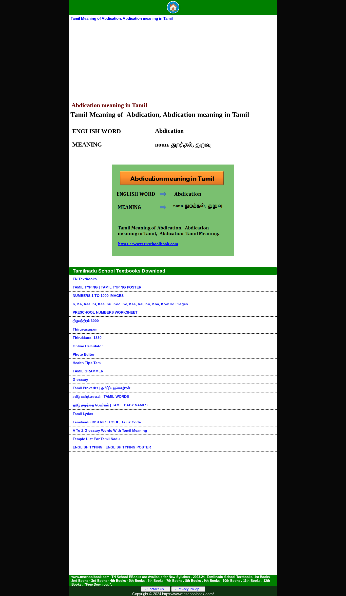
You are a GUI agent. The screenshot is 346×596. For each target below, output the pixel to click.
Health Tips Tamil (88, 363)
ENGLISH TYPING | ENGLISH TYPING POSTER (112, 447)
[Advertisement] (173, 59)
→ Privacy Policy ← (188, 589)
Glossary (80, 379)
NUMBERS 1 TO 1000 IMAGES (98, 296)
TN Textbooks (85, 279)
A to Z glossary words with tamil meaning (110, 430)
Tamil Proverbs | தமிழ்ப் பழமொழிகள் (101, 388)
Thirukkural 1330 (87, 338)
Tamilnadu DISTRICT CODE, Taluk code (107, 422)
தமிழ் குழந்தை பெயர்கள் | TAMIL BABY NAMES (110, 405)
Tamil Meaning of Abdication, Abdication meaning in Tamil (122, 18)
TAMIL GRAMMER (88, 371)
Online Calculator (88, 346)
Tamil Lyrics (83, 414)
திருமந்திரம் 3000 (86, 321)
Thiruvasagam (85, 329)
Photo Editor (83, 354)
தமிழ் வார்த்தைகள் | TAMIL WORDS (101, 396)
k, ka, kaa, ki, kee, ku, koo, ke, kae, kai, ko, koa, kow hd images (130, 304)
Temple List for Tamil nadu (96, 439)
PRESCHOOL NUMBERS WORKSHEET (105, 312)
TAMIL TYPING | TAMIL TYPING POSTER (107, 287)
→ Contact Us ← (155, 589)
